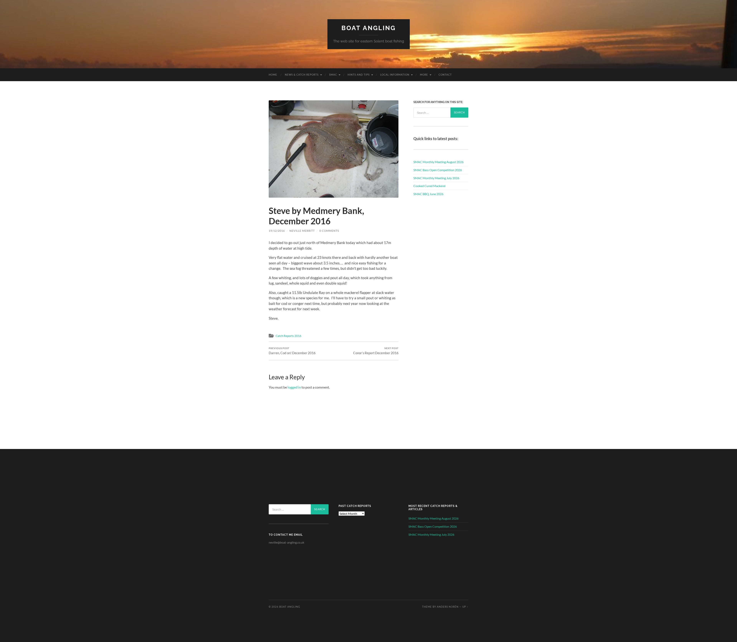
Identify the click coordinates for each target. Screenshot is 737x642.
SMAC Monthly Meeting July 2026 (436, 178)
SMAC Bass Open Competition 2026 (437, 170)
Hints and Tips (359, 74)
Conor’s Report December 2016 (375, 351)
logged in (294, 387)
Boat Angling (368, 27)
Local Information (394, 74)
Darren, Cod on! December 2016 (292, 351)
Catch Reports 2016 (288, 336)
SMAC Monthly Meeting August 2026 (438, 162)
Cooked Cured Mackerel (429, 186)
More (424, 74)
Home (273, 74)
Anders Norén (448, 606)
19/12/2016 (277, 230)
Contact (445, 74)
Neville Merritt (302, 230)
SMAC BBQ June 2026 (428, 194)
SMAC (333, 74)
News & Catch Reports (302, 74)
